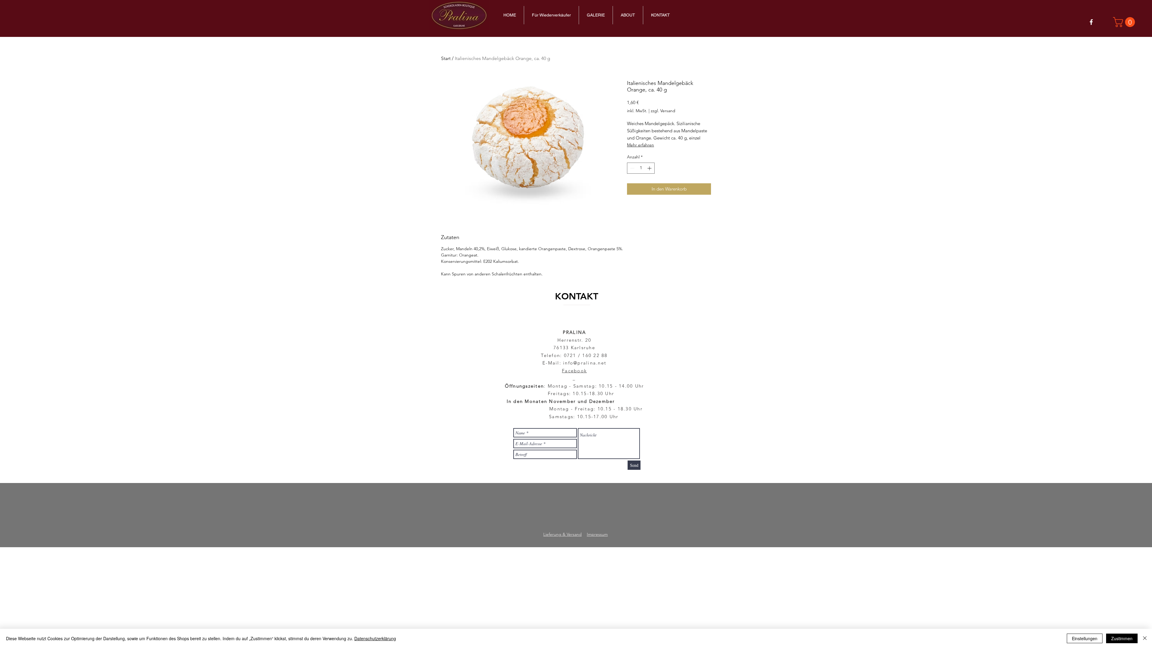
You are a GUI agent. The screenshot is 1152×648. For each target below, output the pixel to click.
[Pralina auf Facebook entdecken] (1091, 22)
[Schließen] (1144, 638)
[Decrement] (631, 168)
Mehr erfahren (640, 145)
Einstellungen (1084, 638)
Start (446, 58)
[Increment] (650, 168)
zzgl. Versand (663, 110)
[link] (1125, 22)
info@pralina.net (584, 363)
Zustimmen (1121, 638)
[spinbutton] (640, 168)
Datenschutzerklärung (375, 638)
